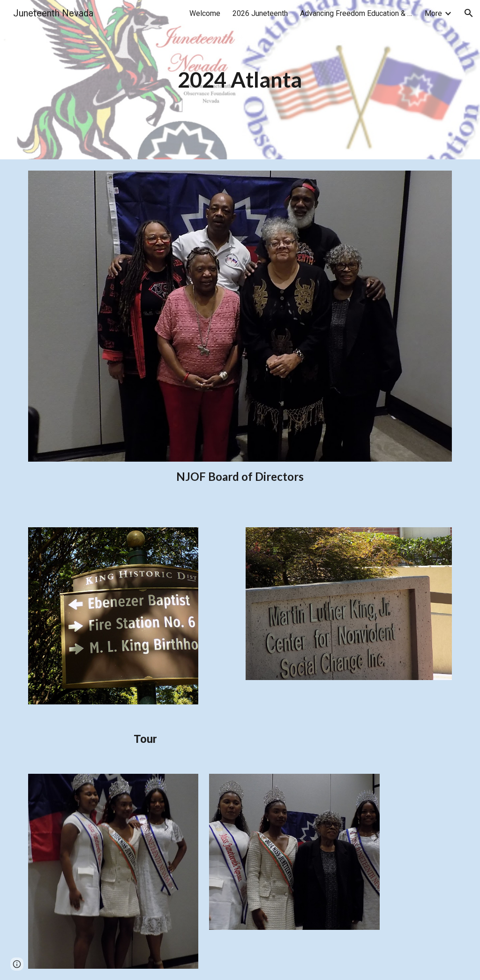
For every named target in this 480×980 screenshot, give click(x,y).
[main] (239, 79)
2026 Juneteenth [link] (260, 13)
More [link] (433, 13)
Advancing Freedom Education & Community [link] (356, 13)
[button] (469, 13)
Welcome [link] (204, 13)
